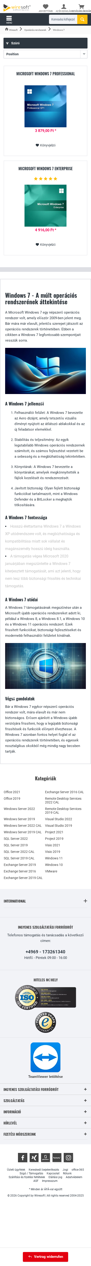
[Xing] (34, 1157)
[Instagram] (68, 1157)
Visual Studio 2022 (58, 819)
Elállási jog (55, 1177)
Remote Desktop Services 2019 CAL (63, 810)
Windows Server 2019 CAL (23, 832)
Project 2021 (54, 832)
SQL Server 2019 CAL (19, 858)
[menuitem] (81, 8)
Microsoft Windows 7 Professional (45, 73)
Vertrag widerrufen (48, 1257)
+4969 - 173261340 (45, 952)
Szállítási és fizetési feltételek (27, 1177)
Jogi (65, 1169)
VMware (51, 871)
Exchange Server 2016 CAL (64, 792)
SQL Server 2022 (16, 839)
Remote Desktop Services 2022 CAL (63, 800)
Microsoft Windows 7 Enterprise (45, 168)
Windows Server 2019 (19, 819)
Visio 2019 (52, 852)
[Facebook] (22, 1157)
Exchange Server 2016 (20, 871)
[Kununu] (57, 1157)
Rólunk (67, 1173)
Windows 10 (54, 865)
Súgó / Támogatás (31, 1173)
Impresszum (50, 1181)
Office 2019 (12, 798)
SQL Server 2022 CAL (19, 852)
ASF (35, 1181)
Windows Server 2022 (19, 809)
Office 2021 (12, 792)
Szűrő (15, 43)
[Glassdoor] (45, 1157)
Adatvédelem (74, 1177)
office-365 (78, 1169)
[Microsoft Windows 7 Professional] (45, 106)
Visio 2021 (52, 845)
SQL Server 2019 (16, 845)
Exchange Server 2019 (20, 865)
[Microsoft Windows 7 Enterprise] (45, 206)
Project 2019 (54, 839)
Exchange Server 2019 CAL (23, 878)
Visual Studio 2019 (58, 825)
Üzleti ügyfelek (16, 1169)
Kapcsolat (53, 1173)
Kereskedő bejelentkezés (44, 1169)
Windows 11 (54, 858)
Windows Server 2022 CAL (23, 825)
